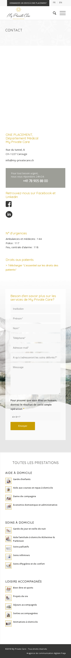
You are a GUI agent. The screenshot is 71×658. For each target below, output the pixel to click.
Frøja (63, 653)
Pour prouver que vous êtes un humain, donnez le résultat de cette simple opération (34, 404)
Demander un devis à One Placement (28, 3)
